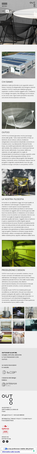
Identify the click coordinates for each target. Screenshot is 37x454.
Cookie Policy (27, 419)
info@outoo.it (7, 415)
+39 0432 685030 (18, 415)
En (7, 11)
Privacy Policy (16, 419)
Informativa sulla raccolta (11, 452)
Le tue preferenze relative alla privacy (20, 449)
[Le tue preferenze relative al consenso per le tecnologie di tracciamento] (34, 451)
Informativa (6, 419)
